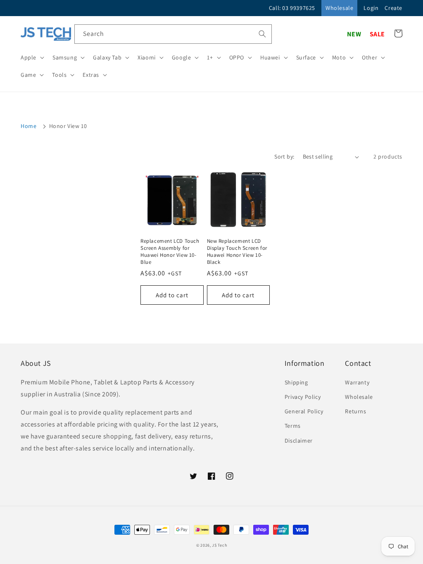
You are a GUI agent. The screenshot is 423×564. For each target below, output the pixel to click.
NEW (354, 34)
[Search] (262, 34)
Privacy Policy (303, 396)
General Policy (304, 411)
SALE (377, 34)
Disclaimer (299, 440)
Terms (293, 425)
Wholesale (339, 8)
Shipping (296, 382)
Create (393, 8)
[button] (32, 57)
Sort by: (284, 156)
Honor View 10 (68, 126)
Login (371, 8)
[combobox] (173, 34)
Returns (355, 411)
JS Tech (219, 545)
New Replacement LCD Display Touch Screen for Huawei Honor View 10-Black (237, 251)
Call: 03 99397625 (292, 8)
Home (28, 126)
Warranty (357, 382)
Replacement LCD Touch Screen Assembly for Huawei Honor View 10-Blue (170, 251)
